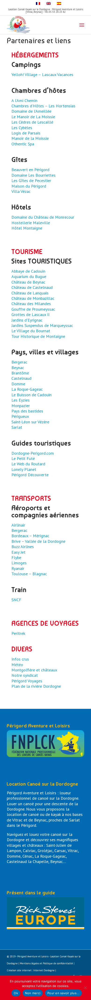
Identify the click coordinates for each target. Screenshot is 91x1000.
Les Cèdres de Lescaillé (32, 122)
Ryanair (17, 568)
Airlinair (18, 525)
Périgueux (20, 416)
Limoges (19, 562)
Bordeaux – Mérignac (30, 535)
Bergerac (19, 362)
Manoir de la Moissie (30, 138)
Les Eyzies (20, 400)
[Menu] (81, 24)
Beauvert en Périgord (30, 169)
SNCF (16, 599)
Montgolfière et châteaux (34, 670)
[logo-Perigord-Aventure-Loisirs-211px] (38, 25)
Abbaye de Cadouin (28, 271)
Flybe (16, 557)
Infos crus (20, 659)
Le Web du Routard (28, 463)
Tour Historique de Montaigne (38, 336)
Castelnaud (21, 378)
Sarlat (16, 427)
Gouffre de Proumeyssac (33, 309)
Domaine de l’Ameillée (31, 111)
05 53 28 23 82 (57, 11)
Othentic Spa (22, 144)
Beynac (17, 367)
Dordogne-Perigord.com (32, 453)
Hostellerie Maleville (30, 222)
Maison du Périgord (28, 186)
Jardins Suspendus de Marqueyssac (42, 325)
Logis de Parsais (25, 133)
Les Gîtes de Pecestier (31, 180)
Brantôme (20, 373)
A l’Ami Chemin (24, 100)
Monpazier (20, 405)
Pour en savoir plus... (63, 993)
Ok (16, 993)
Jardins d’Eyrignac (26, 320)
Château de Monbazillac (32, 298)
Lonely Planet (23, 469)
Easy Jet (18, 552)
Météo (17, 664)
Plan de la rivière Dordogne (36, 686)
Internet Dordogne (44, 970)
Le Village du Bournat (30, 330)
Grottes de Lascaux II (30, 314)
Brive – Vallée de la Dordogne (38, 541)
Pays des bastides (27, 411)
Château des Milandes (31, 303)
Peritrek (18, 633)
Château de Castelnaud (32, 287)
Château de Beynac (28, 282)
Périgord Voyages (26, 681)
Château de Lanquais (30, 293)
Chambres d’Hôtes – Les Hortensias (43, 106)
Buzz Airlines (22, 546)
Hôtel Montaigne (26, 228)
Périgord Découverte (30, 474)
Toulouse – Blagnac (29, 573)
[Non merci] (85, 987)
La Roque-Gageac (27, 389)
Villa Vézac (21, 191)
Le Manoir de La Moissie (33, 116)
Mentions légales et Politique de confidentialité (46, 963)
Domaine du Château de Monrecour (42, 217)
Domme (18, 384)
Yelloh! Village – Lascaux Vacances (42, 74)
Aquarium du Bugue (28, 276)
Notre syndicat (24, 675)
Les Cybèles (21, 127)
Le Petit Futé (23, 458)
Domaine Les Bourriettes (33, 175)
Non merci (32, 993)
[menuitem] (81, 24)
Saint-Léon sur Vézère (30, 422)
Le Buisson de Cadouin (31, 394)
